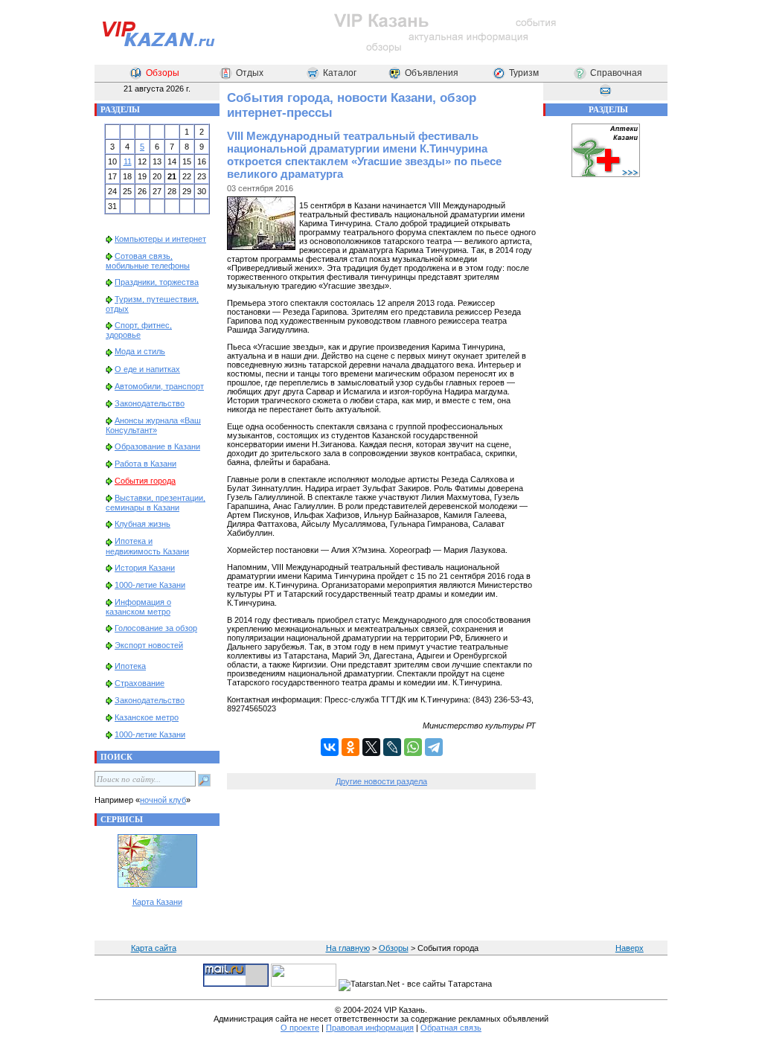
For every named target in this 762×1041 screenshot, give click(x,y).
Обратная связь (450, 1027)
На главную (348, 948)
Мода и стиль (140, 351)
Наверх (629, 948)
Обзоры (162, 73)
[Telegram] (434, 747)
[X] (371, 747)
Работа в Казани (145, 463)
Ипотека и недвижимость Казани (147, 545)
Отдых (249, 73)
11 (128, 161)
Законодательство (150, 403)
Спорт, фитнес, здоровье (139, 330)
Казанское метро (147, 717)
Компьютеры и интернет (160, 238)
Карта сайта (153, 948)
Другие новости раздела (381, 781)
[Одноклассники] (350, 747)
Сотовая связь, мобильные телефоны (148, 261)
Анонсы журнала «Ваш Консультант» (153, 425)
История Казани (145, 567)
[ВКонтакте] (330, 747)
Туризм (524, 73)
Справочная (616, 73)
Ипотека (130, 666)
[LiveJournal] (392, 747)
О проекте (300, 1027)
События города (145, 480)
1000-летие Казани (150, 584)
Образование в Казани (157, 446)
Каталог (339, 73)
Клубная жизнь (142, 523)
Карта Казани (157, 901)
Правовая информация (370, 1027)
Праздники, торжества (157, 282)
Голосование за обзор (156, 628)
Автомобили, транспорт (159, 386)
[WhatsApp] (413, 747)
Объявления (431, 73)
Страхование (139, 683)
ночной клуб (163, 799)
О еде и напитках (147, 369)
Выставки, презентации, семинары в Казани (155, 502)
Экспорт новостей (149, 645)
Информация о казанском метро (138, 607)
